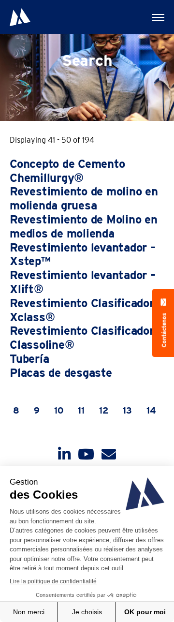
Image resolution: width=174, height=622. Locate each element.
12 (103, 410)
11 (81, 410)
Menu (157, 17)
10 (58, 410)
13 (127, 410)
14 (151, 410)
